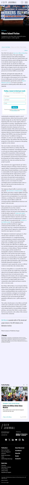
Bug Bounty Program (6, 472)
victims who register (20, 213)
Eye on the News (8, 417)
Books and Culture (5, 455)
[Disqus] (14, 362)
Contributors (18, 450)
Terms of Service (14, 110)
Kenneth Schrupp (15, 403)
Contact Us (18, 459)
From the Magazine (6, 451)
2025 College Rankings (6, 458)
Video (2, 457)
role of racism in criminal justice (14, 190)
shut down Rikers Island (19, 53)
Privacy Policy (22, 109)
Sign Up (15, 107)
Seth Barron (3, 30)
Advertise (3, 465)
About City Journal (19, 448)
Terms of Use (4, 470)
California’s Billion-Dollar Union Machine (12, 406)
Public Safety (23, 47)
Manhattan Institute (6, 467)
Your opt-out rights (5, 482)
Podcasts (3, 453)
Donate (4, 335)
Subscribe (17, 453)
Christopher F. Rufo (7, 403)
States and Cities (15, 47)
